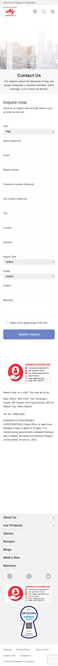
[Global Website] (35, 12)
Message (8, 300)
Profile (6, 271)
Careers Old (9, 655)
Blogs (7, 549)
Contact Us (25, 655)
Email (6, 155)
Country (7, 227)
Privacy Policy (23, 649)
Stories (8, 533)
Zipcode (7, 242)
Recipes (9, 541)
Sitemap (7, 649)
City (5, 213)
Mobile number (11, 170)
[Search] (44, 12)
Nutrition (9, 565)
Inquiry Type (9, 256)
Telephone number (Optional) (18, 184)
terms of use (30, 322)
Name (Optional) (12, 141)
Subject (7, 285)
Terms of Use (42, 649)
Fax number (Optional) (15, 199)
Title (5, 126)
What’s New (11, 557)
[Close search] (53, 12)
